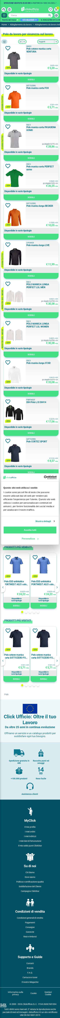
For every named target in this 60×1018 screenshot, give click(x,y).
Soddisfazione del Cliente (30, 886)
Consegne (30, 927)
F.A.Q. (30, 973)
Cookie (33, 993)
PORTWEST (30, 400)
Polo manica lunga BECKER (39, 206)
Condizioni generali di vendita (30, 918)
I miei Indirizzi (30, 836)
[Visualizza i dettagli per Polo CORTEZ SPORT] (15, 453)
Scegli (31, 79)
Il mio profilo (30, 827)
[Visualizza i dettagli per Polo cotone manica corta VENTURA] (15, 60)
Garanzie (30, 932)
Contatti (30, 963)
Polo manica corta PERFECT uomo (40, 168)
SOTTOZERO (31, 86)
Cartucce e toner (30, 977)
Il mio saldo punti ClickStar (30, 845)
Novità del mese (9, 20)
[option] (30, 2)
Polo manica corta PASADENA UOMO (41, 129)
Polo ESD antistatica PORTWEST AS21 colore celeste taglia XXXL (43, 583)
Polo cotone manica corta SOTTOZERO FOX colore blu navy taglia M (42, 656)
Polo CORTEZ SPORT (36, 441)
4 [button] (34, 612)
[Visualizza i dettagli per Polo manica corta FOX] (15, 100)
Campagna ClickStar (30, 891)
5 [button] (38, 612)
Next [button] (57, 587)
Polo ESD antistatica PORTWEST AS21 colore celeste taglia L (16, 583)
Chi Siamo (30, 872)
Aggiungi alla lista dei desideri (8, 48)
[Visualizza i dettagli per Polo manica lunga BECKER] (15, 218)
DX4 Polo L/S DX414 (36, 402)
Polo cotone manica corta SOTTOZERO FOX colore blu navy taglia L (15, 656)
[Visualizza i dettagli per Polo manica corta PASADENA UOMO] (15, 139)
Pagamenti (30, 922)
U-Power (30, 243)
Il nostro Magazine (30, 982)
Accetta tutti (30, 530)
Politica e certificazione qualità (30, 882)
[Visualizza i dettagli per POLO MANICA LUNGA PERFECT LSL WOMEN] (15, 335)
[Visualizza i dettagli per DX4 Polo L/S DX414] (15, 414)
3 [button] (30, 612)
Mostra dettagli (43, 521)
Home (4, 24)
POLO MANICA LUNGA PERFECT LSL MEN (37, 286)
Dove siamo (30, 877)
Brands (30, 968)
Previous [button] (3, 587)
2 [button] (26, 612)
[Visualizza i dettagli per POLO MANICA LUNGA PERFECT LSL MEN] (15, 296)
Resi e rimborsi (30, 936)
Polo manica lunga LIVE (38, 245)
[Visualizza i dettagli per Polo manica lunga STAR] (15, 375)
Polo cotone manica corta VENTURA (38, 50)
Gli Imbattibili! (28, 20)
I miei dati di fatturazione (30, 841)
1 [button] (22, 612)
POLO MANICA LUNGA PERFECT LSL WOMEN (37, 325)
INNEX (28, 46)
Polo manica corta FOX (37, 88)
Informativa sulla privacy (15, 993)
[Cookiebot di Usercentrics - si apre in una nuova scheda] (44, 477)
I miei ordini (30, 831)
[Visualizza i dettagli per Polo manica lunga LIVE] (15, 257)
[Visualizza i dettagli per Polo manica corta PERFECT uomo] (15, 178)
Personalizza (28, 538)
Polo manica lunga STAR (38, 363)
